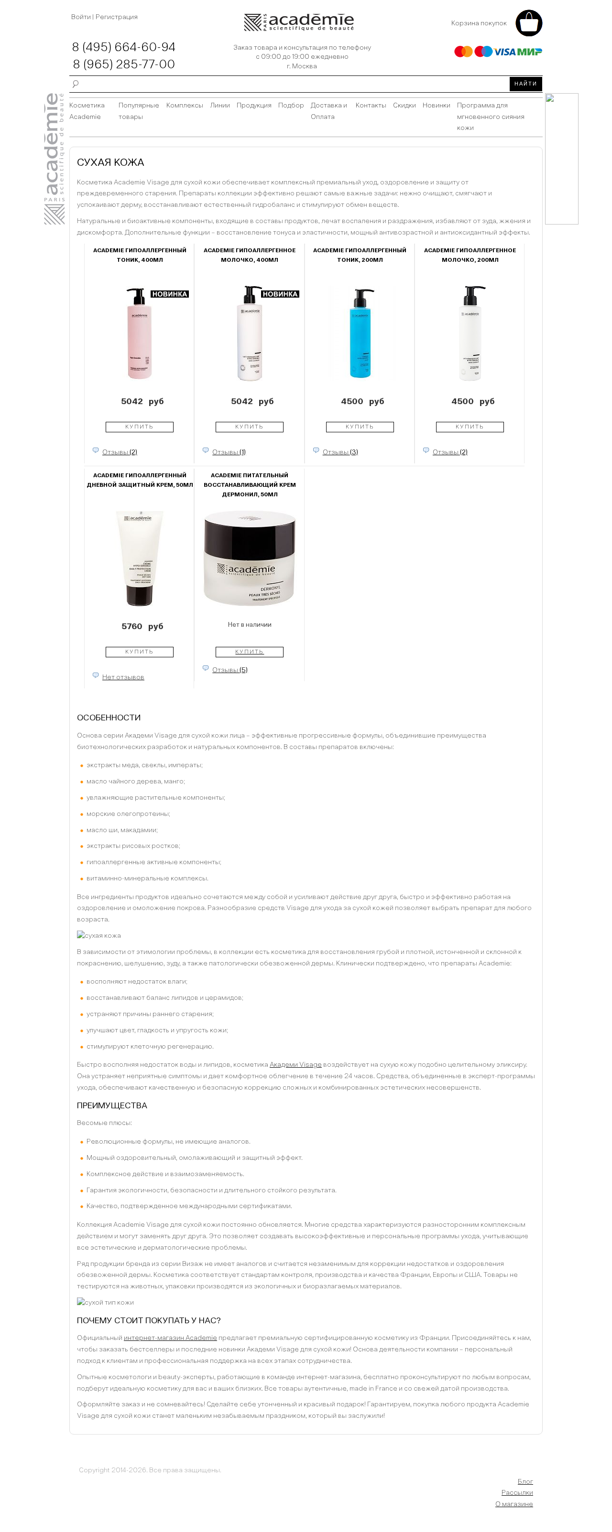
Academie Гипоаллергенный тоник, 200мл (359, 255)
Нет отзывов (123, 677)
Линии (220, 105)
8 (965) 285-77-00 (124, 65)
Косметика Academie (87, 111)
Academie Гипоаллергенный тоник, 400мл (139, 255)
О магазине (514, 1504)
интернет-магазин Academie (170, 1338)
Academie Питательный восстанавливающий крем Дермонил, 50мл (250, 485)
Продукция (254, 105)
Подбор (291, 105)
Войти (81, 17)
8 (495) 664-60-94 (123, 48)
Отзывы (119, 452)
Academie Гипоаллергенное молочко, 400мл (249, 255)
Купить (139, 427)
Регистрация (117, 17)
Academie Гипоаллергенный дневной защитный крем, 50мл (140, 480)
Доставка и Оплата (329, 111)
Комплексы (184, 105)
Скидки (404, 105)
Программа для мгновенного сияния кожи (491, 117)
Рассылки (517, 1492)
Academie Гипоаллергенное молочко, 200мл (470, 255)
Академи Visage (296, 1064)
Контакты (371, 105)
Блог (525, 1481)
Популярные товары (139, 111)
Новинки (436, 105)
